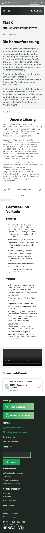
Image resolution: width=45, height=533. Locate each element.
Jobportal (6, 493)
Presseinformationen (11, 480)
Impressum (7, 510)
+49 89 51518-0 (14, 427)
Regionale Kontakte (10, 441)
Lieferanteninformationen (13, 473)
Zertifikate (7, 476)
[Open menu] (4, 10)
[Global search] (15, 11)
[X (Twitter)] (13, 522)
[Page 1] (21, 195)
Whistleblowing (9, 517)
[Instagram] (18, 522)
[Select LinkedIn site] (8, 522)
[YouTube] (23, 522)
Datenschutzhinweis (10, 513)
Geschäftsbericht (9, 500)
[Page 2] (23, 195)
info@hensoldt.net (16, 432)
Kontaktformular (9, 437)
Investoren (7, 497)
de (9, 10)
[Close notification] (41, 2)
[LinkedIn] (4, 522)
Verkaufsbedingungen (11, 483)
